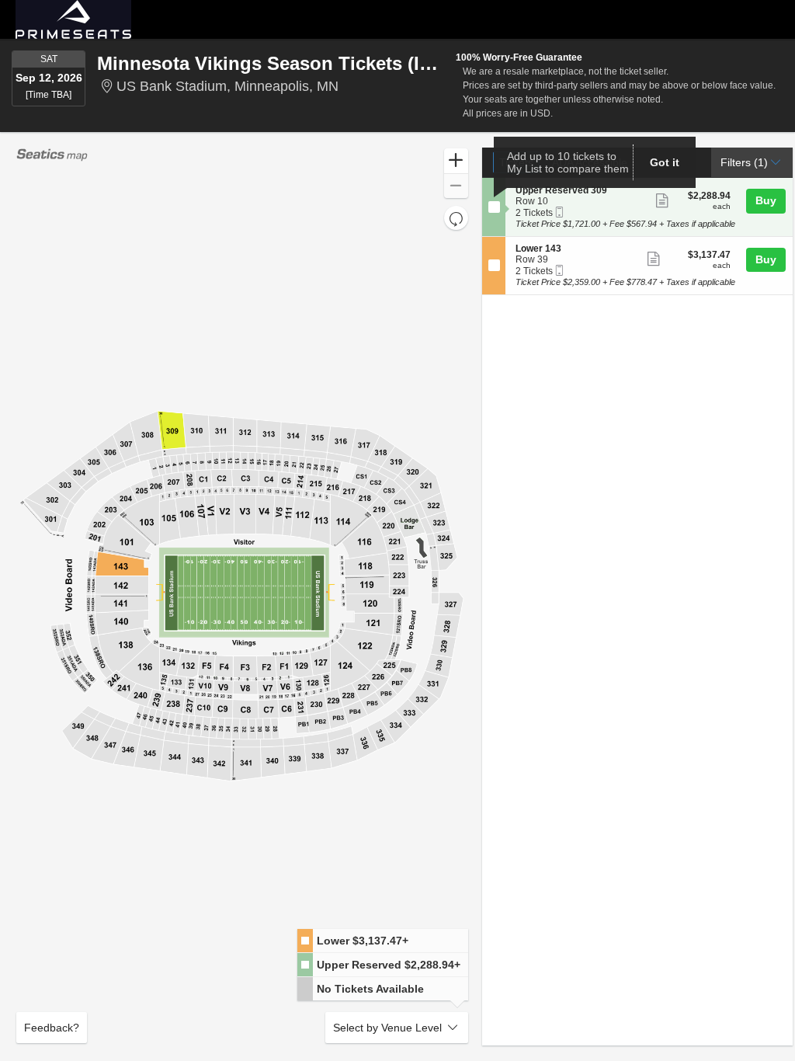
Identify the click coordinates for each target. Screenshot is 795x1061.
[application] (242, 596)
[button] (456, 161)
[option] (382, 941)
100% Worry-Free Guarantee (519, 57)
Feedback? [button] (51, 1027)
